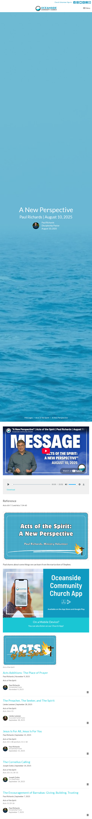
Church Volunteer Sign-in (63, 2)
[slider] (31, 484)
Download (11, 489)
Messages (28, 417)
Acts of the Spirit (42, 417)
